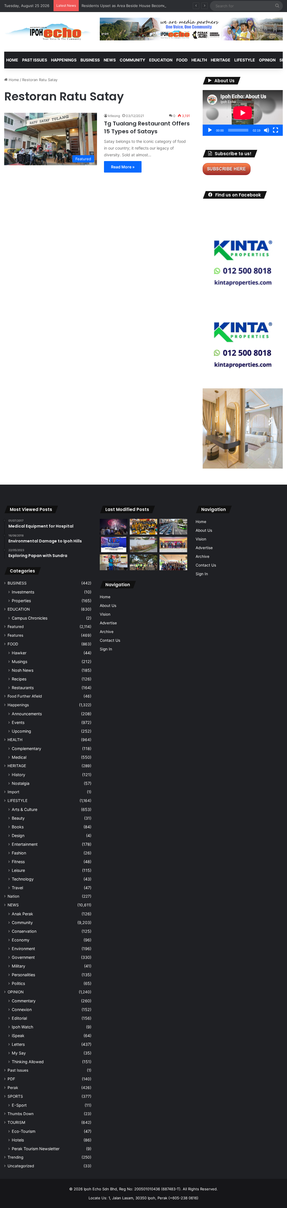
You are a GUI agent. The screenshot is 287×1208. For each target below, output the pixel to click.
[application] (243, 113)
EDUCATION (160, 60)
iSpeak (18, 1035)
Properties (21, 600)
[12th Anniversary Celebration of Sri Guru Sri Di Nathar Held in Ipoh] (143, 527)
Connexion (22, 1009)
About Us (108, 605)
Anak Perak (22, 913)
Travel (17, 887)
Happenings (18, 705)
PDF (11, 1079)
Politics (18, 983)
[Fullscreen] (275, 130)
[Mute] (266, 130)
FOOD (182, 60)
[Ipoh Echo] (47, 31)
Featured (16, 626)
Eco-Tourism (23, 1131)
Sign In (106, 649)
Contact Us (110, 640)
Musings (19, 661)
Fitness (18, 861)
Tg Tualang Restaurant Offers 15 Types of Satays (147, 127)
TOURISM (16, 1122)
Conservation (24, 931)
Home (12, 60)
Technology (23, 879)
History (18, 774)
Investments (23, 592)
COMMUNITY (132, 60)
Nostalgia (20, 783)
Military (18, 966)
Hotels (18, 1140)
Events (18, 722)
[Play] (210, 130)
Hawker (19, 652)
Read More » (123, 166)
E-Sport (19, 1105)
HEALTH (199, 60)
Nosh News (22, 670)
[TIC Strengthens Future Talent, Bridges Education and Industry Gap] (173, 544)
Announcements (27, 713)
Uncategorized (21, 1166)
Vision (105, 614)
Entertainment (25, 844)
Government (23, 957)
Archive (107, 631)
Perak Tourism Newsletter (35, 1148)
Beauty (18, 818)
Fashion (19, 853)
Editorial (19, 1018)
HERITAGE (220, 60)
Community (22, 922)
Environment (23, 948)
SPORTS (15, 1096)
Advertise (108, 623)
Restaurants (23, 687)
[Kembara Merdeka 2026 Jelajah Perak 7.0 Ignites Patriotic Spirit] (173, 562)
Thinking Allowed (28, 1061)
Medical (19, 757)
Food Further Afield (25, 696)
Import (13, 792)
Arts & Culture (24, 809)
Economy (20, 939)
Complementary (26, 748)
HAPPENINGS (64, 60)
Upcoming (21, 731)
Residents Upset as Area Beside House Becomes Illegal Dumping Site (142, 5)
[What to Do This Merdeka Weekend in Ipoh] (113, 526)
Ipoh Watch (22, 1026)
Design (18, 835)
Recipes (19, 679)
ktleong (114, 116)
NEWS (110, 60)
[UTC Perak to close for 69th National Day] (113, 545)
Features (15, 635)
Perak (13, 1087)
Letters (18, 1044)
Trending (15, 1157)
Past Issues (34, 60)
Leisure (18, 870)
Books (18, 826)
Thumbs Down (21, 1113)
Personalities (23, 974)
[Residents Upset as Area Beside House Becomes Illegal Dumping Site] (143, 544)
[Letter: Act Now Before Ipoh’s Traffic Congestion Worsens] (173, 527)
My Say (19, 1053)
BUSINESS (90, 60)
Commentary (24, 1000)
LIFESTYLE (244, 60)
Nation (13, 896)
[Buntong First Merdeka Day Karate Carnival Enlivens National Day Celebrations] (113, 562)
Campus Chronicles (29, 618)
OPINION (267, 60)
